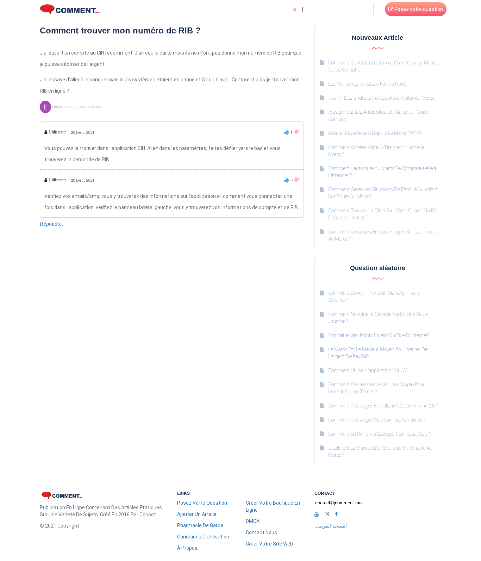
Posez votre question (418, 9)
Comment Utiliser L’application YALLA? (367, 370)
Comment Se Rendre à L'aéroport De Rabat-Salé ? (379, 434)
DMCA (253, 521)
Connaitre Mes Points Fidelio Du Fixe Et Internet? (378, 335)
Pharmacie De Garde (200, 525)
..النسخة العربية (330, 525)
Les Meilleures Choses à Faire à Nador (368, 84)
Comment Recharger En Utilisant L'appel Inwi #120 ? (383, 406)
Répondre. (51, 224)
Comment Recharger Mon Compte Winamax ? (376, 420)
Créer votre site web (269, 544)
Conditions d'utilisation (203, 537)
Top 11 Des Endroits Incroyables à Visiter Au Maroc (381, 98)
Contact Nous (261, 532)
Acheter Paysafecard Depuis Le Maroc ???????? (375, 133)
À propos (187, 548)
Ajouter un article (197, 514)
